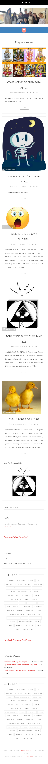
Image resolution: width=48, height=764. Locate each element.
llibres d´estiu (35, 618)
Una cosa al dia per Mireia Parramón (17, 563)
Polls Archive (8, 527)
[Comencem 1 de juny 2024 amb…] (24, 62)
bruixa (12, 592)
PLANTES (9, 625)
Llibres (24, 618)
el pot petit (37, 607)
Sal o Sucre (29, 625)
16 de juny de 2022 (18, 244)
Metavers (12, 622)
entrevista (10, 610)
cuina (22, 603)
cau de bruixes (26, 595)
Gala (5, 559)
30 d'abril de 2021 (19, 346)
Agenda (30, 580)
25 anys (11, 580)
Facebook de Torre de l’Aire (17, 640)
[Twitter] (22, 2)
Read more (24, 107)
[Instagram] (29, 2)
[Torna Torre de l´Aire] (21, 397)
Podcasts (7, 554)
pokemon (19, 625)
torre (17, 629)
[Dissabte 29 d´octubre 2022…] (24, 144)
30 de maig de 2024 (19, 92)
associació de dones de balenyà (19, 588)
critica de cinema (11, 603)
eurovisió (29, 610)
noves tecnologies (25, 622)
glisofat (39, 610)
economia (16, 607)
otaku (37, 622)
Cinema (37, 595)
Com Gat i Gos (16, 599)
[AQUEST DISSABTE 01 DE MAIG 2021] (24, 306)
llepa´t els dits (13, 618)
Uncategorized (9, 75)
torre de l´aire (27, 629)
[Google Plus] (26, 2)
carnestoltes (13, 595)
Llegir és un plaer (33, 614)
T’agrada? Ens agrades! (15, 537)
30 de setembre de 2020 (18, 424)
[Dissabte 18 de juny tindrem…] (18, 218)
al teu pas (18, 584)
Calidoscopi (22, 592)
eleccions (27, 607)
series (39, 625)
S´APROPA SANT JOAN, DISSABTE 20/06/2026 (20, 670)
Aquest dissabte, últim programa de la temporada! (21, 665)
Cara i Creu (34, 592)
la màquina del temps (16, 614)
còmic (41, 603)
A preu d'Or (38, 584)
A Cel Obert (21, 580)
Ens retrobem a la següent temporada (16, 662)
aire (38, 580)
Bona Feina (37, 588)
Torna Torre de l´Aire (24, 419)
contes (26, 599)
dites (8, 607)
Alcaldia (9, 584)
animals (28, 584)
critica (34, 599)
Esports (19, 610)
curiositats (31, 603)
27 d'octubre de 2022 (18, 187)
